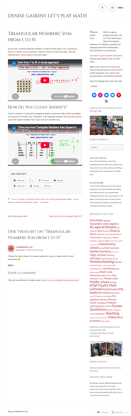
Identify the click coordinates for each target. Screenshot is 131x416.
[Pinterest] (118, 95)
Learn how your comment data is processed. (60, 280)
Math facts (106, 275)
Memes (101, 279)
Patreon (113, 66)
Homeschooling (102, 261)
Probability (101, 303)
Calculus (100, 234)
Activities (96, 220)
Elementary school (102, 246)
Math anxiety (94, 272)
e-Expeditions (22, 247)
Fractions (114, 247)
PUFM (108, 306)
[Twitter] (112, 95)
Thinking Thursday (101, 318)
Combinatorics (107, 237)
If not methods (106, 265)
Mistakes (113, 282)
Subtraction (99, 313)
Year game (105, 321)
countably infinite (74, 116)
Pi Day (97, 296)
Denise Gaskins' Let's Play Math (47, 16)
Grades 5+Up (39, 199)
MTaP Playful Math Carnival (103, 287)
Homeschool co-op (109, 258)
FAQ (106, 247)
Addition (11, 202)
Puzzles (117, 306)
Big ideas (105, 231)
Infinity (100, 269)
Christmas (95, 237)
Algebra (114, 223)
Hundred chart (95, 265)
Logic (117, 268)
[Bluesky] (106, 95)
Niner (92, 296)
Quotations (98, 309)
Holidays (95, 258)
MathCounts (27, 202)
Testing (92, 318)
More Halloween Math (18, 216)
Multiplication (110, 289)
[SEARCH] (102, 7)
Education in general (97, 241)
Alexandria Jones (99, 223)
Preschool (103, 299)
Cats (106, 234)
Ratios (110, 309)
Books (93, 234)
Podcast (102, 296)
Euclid (101, 248)
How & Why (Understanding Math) (58, 199)
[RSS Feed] (106, 101)
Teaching (112, 313)
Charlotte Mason (115, 234)
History (110, 255)
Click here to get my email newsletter (106, 55)
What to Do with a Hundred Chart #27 (65, 216)
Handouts (115, 252)
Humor (118, 262)
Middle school (99, 282)
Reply (11, 265)
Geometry (105, 251)
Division (116, 237)
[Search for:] (106, 147)
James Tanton (21, 54)
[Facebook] (94, 95)
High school (98, 255)
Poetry (109, 296)
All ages (95, 227)
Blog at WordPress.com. (18, 411)
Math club (106, 272)
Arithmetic (19, 202)
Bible (99, 230)
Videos (35, 202)
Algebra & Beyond (26, 199)
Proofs (102, 306)
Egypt (107, 241)
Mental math (111, 278)
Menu (120, 7)
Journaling (109, 268)
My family (104, 292)
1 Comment (44, 202)
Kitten (10, 48)
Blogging (115, 230)
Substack (115, 70)
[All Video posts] (9, 199)
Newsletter (114, 293)
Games (94, 251)
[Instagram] (100, 95)
